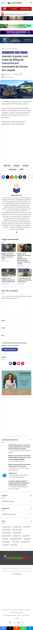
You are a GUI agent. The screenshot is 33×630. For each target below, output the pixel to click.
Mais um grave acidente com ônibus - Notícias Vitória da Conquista (19, 465)
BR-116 (7, 165)
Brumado (6, 529)
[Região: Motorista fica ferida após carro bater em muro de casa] (8, 248)
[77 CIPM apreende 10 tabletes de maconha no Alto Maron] (24, 273)
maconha (13, 169)
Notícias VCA (7, 74)
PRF (22, 169)
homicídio (6, 535)
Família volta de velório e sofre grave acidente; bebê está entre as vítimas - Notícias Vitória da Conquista (19, 446)
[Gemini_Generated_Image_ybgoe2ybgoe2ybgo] (16, 26)
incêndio (16, 535)
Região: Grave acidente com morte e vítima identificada (8, 280)
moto (5, 538)
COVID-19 (6, 532)
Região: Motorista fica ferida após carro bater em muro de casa (8, 256)
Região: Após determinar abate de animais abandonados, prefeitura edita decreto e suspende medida (24, 259)
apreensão (17, 526)
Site (2, 335)
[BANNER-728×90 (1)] (16, 32)
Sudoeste (24, 52)
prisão (27, 538)
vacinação (25, 541)
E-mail (3, 328)
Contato (16, 618)
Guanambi (17, 532)
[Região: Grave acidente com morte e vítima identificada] (8, 273)
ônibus (14, 544)
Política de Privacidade (10, 615)
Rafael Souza (13, 473)
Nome (3, 320)
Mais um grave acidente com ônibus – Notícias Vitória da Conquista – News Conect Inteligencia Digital (19, 457)
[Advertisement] (16, 144)
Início (4, 48)
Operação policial (16, 538)
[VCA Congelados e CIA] (16, 8)
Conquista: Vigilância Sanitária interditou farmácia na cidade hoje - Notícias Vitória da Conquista (19, 483)
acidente (6, 526)
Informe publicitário (12, 48)
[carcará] (16, 40)
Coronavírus (16, 529)
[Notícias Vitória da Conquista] (15, 2)
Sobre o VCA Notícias (23, 615)
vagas (5, 544)
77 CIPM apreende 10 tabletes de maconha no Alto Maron (24, 280)
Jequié (26, 165)
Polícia (17, 52)
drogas (17, 165)
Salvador (6, 541)
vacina (15, 541)
